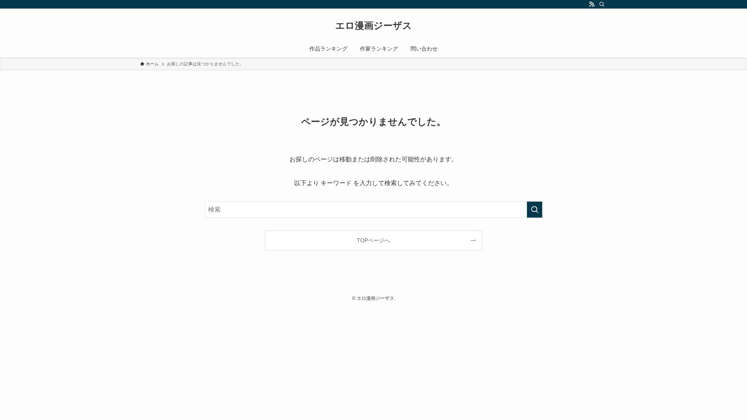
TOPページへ (373, 240)
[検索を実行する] (534, 209)
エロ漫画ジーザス (373, 25)
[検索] (602, 4)
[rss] (592, 4)
